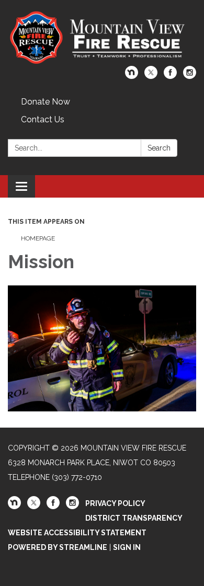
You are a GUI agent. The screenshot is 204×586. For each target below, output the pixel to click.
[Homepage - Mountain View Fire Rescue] (102, 38)
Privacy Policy (115, 503)
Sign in (127, 547)
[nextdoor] (131, 76)
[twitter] (150, 76)
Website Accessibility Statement (77, 532)
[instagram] (189, 76)
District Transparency (134, 518)
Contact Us (42, 119)
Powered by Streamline (57, 547)
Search (159, 148)
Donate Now (45, 102)
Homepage (38, 238)
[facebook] (170, 76)
